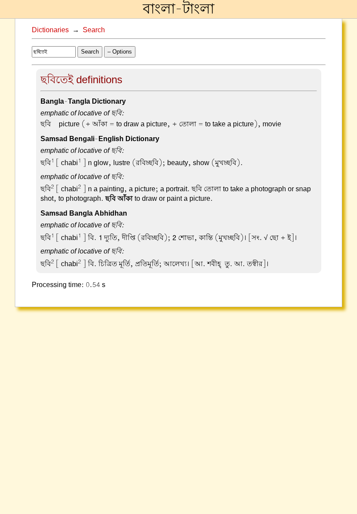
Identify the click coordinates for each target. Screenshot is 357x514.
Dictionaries (50, 30)
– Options (120, 51)
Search (94, 30)
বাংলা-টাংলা (178, 9)
